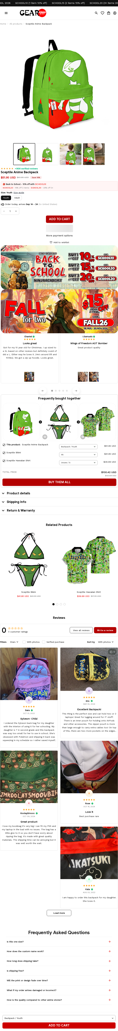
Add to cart (59, 1025)
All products (16, 24)
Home (3, 24)
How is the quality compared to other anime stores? (34, 1000)
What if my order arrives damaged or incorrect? (31, 990)
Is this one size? (15, 941)
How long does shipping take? (22, 961)
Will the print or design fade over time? (27, 980)
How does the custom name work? (25, 951)
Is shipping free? (15, 971)
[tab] (52, 391)
